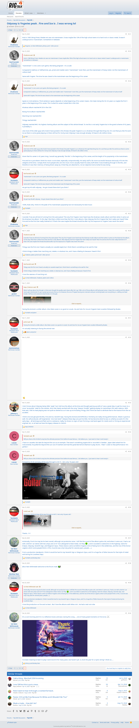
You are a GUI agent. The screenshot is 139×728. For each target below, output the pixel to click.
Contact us (95, 722)
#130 (129, 283)
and (30, 313)
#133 (129, 403)
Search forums (19, 16)
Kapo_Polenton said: (30, 287)
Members (40, 13)
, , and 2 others (39, 278)
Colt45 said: (27, 511)
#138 (129, 563)
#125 (129, 169)
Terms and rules (104, 722)
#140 (129, 613)
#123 (129, 81)
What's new (29, 13)
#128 (129, 231)
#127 (129, 213)
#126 (129, 192)
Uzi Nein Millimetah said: (31, 587)
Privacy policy (115, 722)
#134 (129, 432)
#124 (129, 142)
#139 (129, 583)
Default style (12, 722)
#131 (129, 318)
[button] (34, 13)
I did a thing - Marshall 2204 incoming (28, 678)
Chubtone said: (28, 55)
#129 (129, 260)
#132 (129, 337)
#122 (129, 51)
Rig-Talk (27, 680)
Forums (18, 13)
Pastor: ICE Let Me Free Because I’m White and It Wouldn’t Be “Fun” (40, 697)
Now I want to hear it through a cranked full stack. (33, 691)
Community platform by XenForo (69, 726)
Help (122, 722)
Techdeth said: (28, 196)
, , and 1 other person (41, 46)
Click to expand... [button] (77, 303)
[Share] (126, 34)
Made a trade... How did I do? (25, 703)
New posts (10, 16)
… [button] (17, 30)
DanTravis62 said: (29, 85)
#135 (129, 451)
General (28, 699)
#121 (129, 34)
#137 (129, 538)
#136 (129, 507)
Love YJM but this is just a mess (25, 684)
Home (10, 13)
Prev (10, 30)
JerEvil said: (27, 322)
